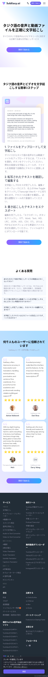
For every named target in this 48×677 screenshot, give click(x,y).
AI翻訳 (5, 544)
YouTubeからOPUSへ (10, 647)
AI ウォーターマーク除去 (12, 573)
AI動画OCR (7, 519)
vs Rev (28, 604)
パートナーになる (9, 611)
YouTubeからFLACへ (10, 643)
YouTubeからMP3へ (10, 629)
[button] (28, 3)
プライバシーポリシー (20, 667)
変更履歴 (6, 604)
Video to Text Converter (12, 537)
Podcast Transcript (33, 522)
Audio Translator (9, 555)
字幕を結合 (30, 526)
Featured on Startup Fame (35, 620)
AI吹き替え (7, 548)
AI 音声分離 (7, 576)
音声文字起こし (8, 526)
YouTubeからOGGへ (10, 650)
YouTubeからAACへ (10, 640)
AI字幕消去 (7, 569)
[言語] (28, 3)
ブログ (5, 601)
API (4, 587)
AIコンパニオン (8, 580)
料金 (4, 597)
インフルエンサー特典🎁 (12, 608)
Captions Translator (10, 562)
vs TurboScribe (31, 597)
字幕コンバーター (32, 519)
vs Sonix (29, 608)
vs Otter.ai (29, 601)
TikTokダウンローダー (34, 555)
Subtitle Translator (9, 558)
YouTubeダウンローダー (35, 552)
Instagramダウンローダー (35, 568)
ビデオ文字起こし (9, 530)
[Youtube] (30, 646)
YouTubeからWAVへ (10, 636)
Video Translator (9, 551)
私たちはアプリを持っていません (35, 632)
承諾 (24, 671)
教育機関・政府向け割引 (12, 615)
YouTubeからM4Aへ (10, 633)
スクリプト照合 (8, 523)
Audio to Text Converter (11, 533)
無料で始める (35, 3)
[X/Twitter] (26, 646)
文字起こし (7, 510)
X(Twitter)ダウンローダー (35, 559)
